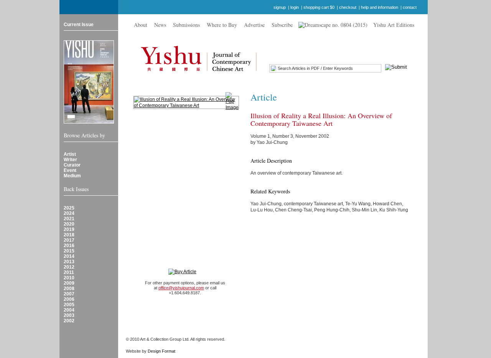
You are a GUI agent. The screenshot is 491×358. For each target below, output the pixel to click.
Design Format (161, 351)
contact (410, 7)
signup (280, 7)
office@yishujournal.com (181, 287)
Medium (72, 175)
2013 (69, 261)
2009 (69, 283)
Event (70, 170)
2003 (69, 315)
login (294, 7)
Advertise (254, 24)
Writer (70, 159)
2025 (69, 208)
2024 (69, 213)
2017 (69, 240)
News (160, 24)
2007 (69, 294)
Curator (72, 165)
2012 (69, 267)
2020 (69, 224)
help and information (379, 7)
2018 (69, 235)
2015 (69, 251)
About (140, 24)
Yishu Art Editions (393, 24)
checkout (347, 7)
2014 (69, 256)
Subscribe (282, 24)
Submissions (186, 24)
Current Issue (79, 24)
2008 (69, 288)
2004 (69, 310)
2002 (69, 320)
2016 (69, 245)
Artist (70, 154)
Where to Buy (222, 24)
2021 (69, 218)
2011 (69, 272)
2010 (69, 277)
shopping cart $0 (318, 7)
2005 (69, 304)
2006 (69, 299)
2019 (69, 229)
